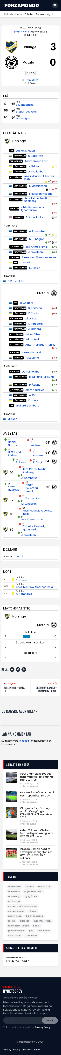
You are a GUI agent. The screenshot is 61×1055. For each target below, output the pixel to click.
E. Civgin (33, 313)
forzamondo (30, 786)
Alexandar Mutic (32, 352)
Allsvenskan (14, 886)
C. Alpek (25, 262)
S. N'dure (33, 166)
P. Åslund (34, 385)
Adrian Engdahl (25, 151)
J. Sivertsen (35, 252)
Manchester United (18, 925)
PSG (31, 930)
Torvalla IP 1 (32, 80)
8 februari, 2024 (28, 799)
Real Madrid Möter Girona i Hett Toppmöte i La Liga (37, 794)
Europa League (16, 911)
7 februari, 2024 (28, 840)
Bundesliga (14, 896)
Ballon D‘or (44, 886)
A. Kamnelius (37, 231)
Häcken (32, 911)
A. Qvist (34, 395)
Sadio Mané (14, 935)
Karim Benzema (34, 915)
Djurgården (31, 896)
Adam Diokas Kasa (36, 161)
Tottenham (31, 935)
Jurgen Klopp (15, 915)
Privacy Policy (42, 1027)
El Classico (14, 901)
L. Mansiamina (25, 105)
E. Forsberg (35, 324)
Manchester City (42, 920)
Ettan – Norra (22, 31)
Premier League (16, 930)
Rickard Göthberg (27, 405)
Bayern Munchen (33, 891)
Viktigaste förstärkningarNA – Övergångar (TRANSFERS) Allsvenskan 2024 (36, 813)
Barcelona (14, 891)
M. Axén (12, 419)
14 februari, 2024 (29, 783)
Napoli (36, 925)
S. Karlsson (35, 308)
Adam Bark (32, 339)
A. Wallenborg (37, 171)
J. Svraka (19, 556)
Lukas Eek (31, 318)
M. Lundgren (23, 118)
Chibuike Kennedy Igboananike (32, 209)
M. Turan (34, 268)
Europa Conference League (22, 906)
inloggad (24, 740)
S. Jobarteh (35, 156)
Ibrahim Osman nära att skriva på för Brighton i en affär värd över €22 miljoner (36, 854)
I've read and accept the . (28, 1027)
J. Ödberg (34, 329)
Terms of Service (30, 1049)
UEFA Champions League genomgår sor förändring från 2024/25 (36, 776)
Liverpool (24, 920)
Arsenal (30, 886)
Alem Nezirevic (34, 390)
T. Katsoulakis (16, 281)
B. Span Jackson (26, 112)
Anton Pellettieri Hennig (40, 345)
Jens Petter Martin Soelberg (36, 199)
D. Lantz (33, 400)
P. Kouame (32, 358)
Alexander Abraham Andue (39, 257)
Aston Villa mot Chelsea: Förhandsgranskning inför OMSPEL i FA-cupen (36, 833)
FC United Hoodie (17, 961)
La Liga (11, 920)
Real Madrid (44, 930)
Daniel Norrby (30, 371)
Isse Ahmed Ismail (36, 247)
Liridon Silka (32, 334)
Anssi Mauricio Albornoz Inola (39, 177)
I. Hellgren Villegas (40, 194)
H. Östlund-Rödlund (41, 377)
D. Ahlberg (26, 303)
